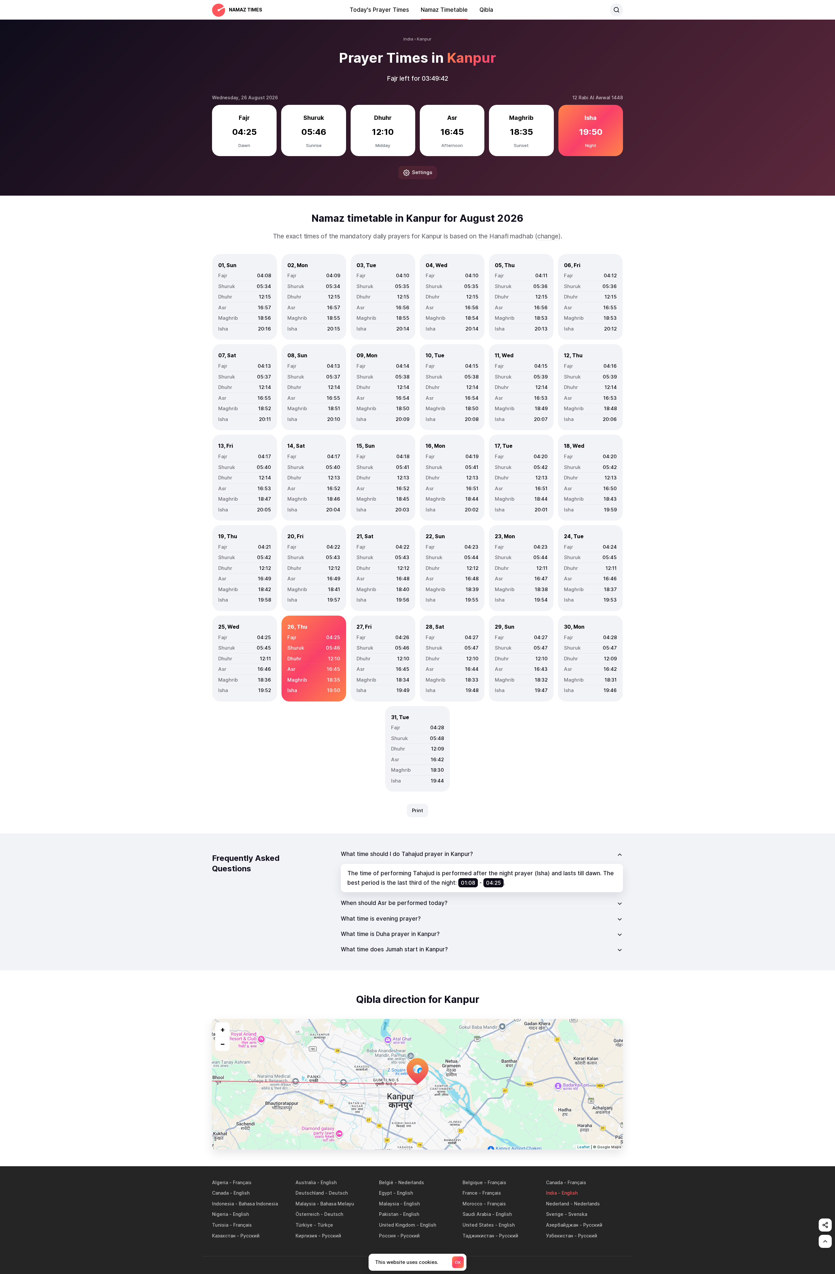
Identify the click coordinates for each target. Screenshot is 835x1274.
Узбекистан (559, 1235)
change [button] (547, 236)
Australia (306, 1182)
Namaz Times (245, 9)
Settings (422, 172)
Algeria (220, 1182)
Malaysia (305, 1203)
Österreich (307, 1214)
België (386, 1182)
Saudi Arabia (477, 1214)
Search (616, 9)
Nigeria (220, 1214)
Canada (554, 1182)
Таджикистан (478, 1235)
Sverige (554, 1214)
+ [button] (222, 1029)
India (551, 1193)
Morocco (472, 1203)
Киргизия (306, 1235)
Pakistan (388, 1214)
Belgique (473, 1182)
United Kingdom (397, 1225)
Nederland (557, 1203)
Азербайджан (562, 1225)
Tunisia (220, 1225)
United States (478, 1225)
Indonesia (223, 1203)
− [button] (222, 1044)
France (470, 1193)
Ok (458, 1262)
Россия (387, 1235)
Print (417, 810)
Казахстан (223, 1235)
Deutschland (310, 1193)
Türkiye (304, 1225)
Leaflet (583, 1147)
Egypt (385, 1193)
